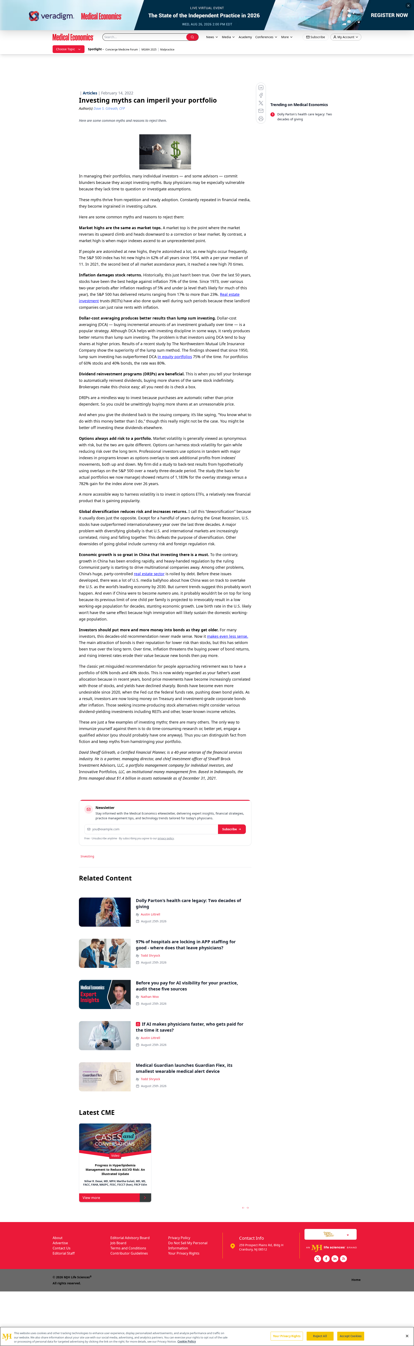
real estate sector (149, 573)
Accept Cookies (350, 1336)
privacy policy (166, 838)
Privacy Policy (179, 1237)
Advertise (60, 1243)
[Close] (407, 1336)
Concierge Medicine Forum (121, 49)
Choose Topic (65, 49)
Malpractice (167, 49)
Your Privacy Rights (183, 1253)
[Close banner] (408, 6)
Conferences (264, 37)
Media (226, 37)
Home (356, 1280)
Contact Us (62, 1248)
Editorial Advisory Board (130, 1237)
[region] (207, 1336)
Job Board (118, 1243)
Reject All (320, 1336)
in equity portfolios (175, 356)
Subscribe (229, 829)
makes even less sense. (227, 636)
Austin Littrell (150, 914)
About (58, 1237)
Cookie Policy (186, 1341)
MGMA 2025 (149, 49)
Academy (245, 37)
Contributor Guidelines (129, 1253)
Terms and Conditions (128, 1248)
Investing (87, 856)
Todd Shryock (150, 955)
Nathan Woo (150, 997)
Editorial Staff (64, 1253)
